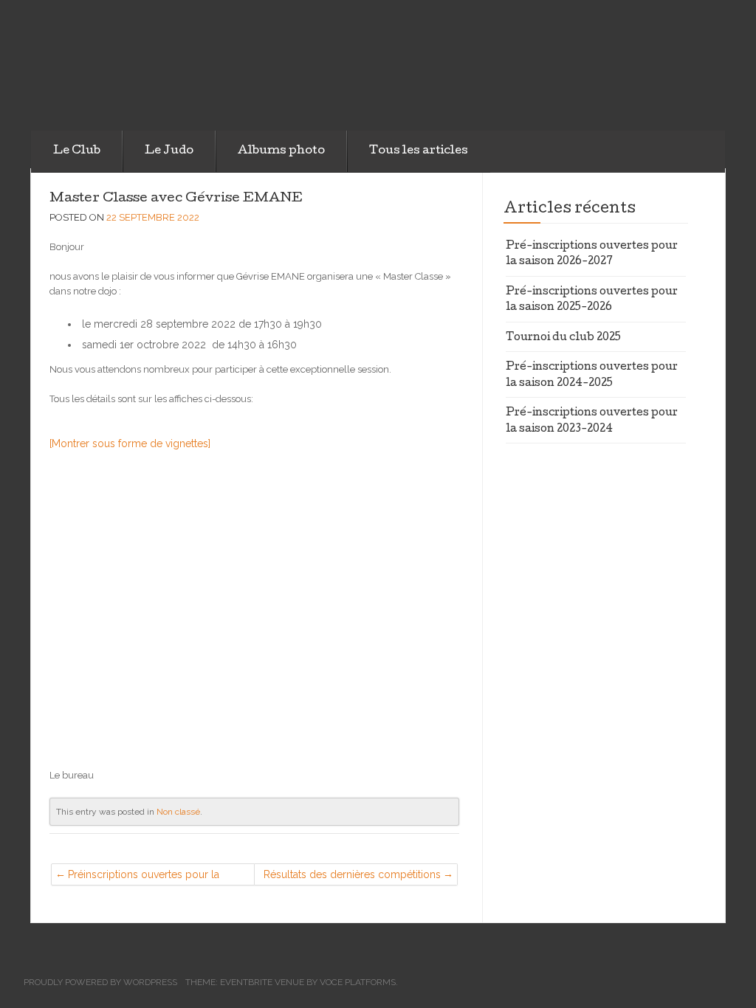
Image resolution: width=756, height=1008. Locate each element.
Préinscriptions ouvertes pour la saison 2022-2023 (143, 877)
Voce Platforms (358, 982)
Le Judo (169, 151)
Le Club (76, 151)
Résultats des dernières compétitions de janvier (352, 877)
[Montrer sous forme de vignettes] (129, 443)
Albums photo (281, 151)
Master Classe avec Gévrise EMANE (176, 199)
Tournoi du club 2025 (563, 338)
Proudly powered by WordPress (100, 982)
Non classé (178, 812)
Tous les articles (418, 151)
